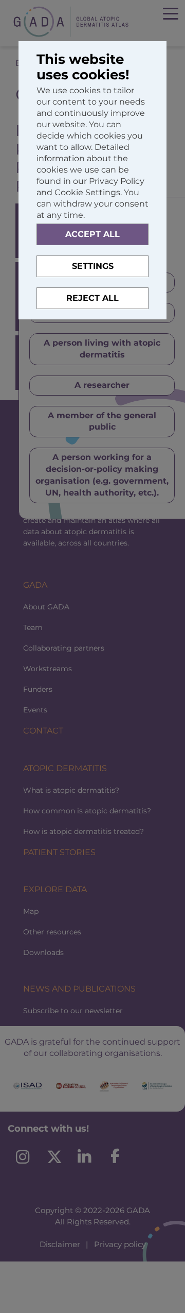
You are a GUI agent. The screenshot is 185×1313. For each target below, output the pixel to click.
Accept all (92, 234)
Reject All (92, 298)
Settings (93, 266)
